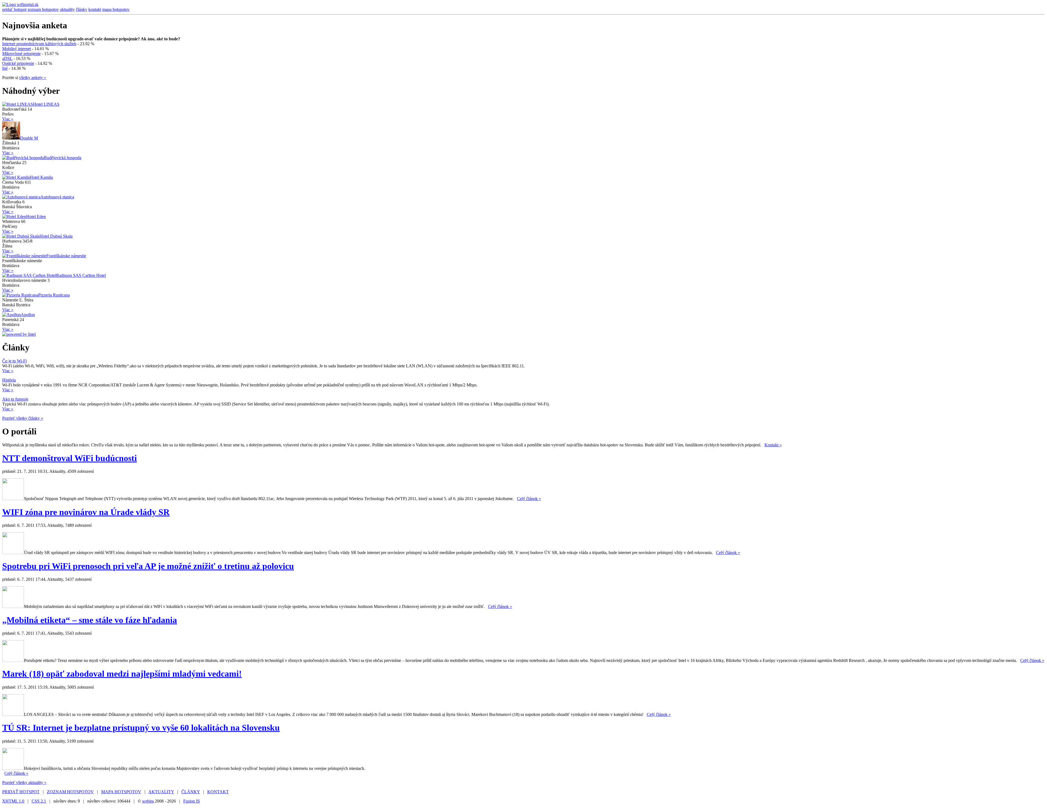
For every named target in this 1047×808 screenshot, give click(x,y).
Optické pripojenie (18, 63)
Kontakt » (773, 445)
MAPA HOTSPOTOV (121, 791)
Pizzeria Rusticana (54, 295)
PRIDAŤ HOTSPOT (21, 791)
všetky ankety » (32, 77)
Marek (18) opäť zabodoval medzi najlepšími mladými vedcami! (122, 674)
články (81, 9)
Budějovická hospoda (62, 157)
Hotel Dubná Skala (56, 236)
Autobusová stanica (57, 197)
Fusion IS (191, 801)
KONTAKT (218, 791)
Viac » (7, 119)
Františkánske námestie (66, 255)
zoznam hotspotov (43, 9)
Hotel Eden (36, 216)
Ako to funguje (15, 399)
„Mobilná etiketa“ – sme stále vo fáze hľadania (89, 620)
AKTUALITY (161, 791)
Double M (29, 138)
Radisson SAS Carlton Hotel (81, 275)
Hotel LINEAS (46, 104)
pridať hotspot (14, 9)
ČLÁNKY (190, 791)
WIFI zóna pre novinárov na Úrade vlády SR (86, 512)
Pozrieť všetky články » (22, 418)
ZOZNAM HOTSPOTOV (70, 791)
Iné (5, 68)
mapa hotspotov (116, 9)
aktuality (67, 9)
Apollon (28, 314)
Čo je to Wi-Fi (14, 361)
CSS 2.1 (39, 801)
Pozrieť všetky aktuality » (24, 782)
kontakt (94, 9)
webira (148, 801)
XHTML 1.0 (13, 801)
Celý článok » (529, 498)
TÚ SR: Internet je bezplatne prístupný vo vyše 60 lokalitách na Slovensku (141, 728)
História (9, 380)
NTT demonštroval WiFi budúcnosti (69, 458)
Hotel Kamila (41, 177)
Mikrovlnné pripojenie (21, 53)
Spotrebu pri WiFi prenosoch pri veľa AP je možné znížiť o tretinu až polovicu (148, 566)
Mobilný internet (16, 48)
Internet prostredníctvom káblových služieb (39, 43)
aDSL (7, 58)
